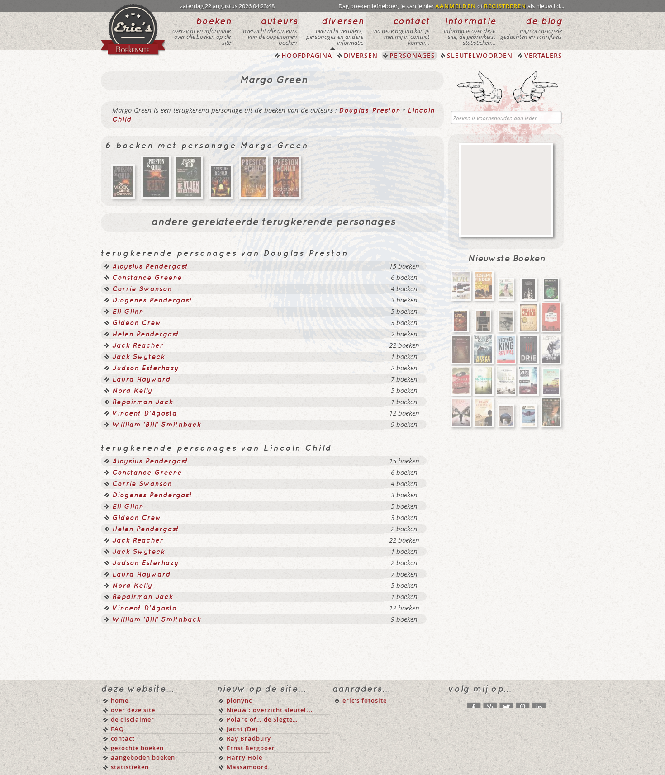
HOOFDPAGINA (306, 55)
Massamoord (247, 767)
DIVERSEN (361, 55)
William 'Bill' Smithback (156, 425)
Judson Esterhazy (145, 368)
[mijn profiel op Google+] (490, 703)
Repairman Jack (142, 402)
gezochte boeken (137, 748)
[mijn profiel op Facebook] (473, 703)
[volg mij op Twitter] (506, 703)
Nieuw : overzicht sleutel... (270, 710)
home (119, 700)
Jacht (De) (242, 729)
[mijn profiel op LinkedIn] (539, 703)
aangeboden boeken (143, 757)
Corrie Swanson (142, 289)
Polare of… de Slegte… (262, 719)
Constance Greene (147, 278)
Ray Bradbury (249, 738)
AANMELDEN (455, 6)
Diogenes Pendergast (152, 301)
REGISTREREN (505, 6)
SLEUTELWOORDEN (480, 55)
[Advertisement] (506, 190)
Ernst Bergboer (251, 748)
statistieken (130, 767)
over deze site (133, 710)
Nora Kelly (132, 391)
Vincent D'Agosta (144, 414)
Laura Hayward (141, 380)
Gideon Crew (137, 323)
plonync (239, 700)
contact (123, 738)
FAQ (117, 729)
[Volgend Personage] (535, 87)
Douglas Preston (369, 111)
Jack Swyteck (138, 357)
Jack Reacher (137, 346)
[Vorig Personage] (479, 87)
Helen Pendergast (145, 334)
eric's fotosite (364, 700)
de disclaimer (132, 719)
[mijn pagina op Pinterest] (522, 703)
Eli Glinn (127, 312)
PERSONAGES (412, 55)
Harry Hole (244, 757)
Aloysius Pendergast (150, 267)
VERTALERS (543, 55)
